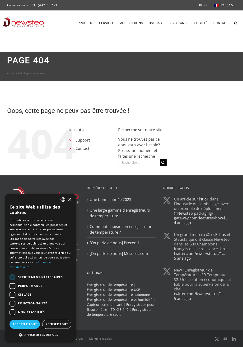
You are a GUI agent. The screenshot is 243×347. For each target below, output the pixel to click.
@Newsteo (183, 213)
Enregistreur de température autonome (118, 294)
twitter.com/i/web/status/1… (199, 253)
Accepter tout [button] (25, 324)
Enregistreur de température (110, 284)
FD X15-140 (119, 309)
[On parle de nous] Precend (114, 242)
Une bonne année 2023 (110, 199)
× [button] (69, 199)
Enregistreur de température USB (113, 289)
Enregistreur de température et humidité (119, 299)
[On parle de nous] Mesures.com (119, 253)
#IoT (205, 199)
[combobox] (63, 199)
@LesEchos (216, 234)
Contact (82, 148)
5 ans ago (182, 258)
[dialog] (40, 268)
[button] (235, 22)
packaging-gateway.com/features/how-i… (201, 216)
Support (82, 140)
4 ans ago (182, 222)
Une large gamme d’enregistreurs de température (120, 213)
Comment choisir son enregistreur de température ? (121, 229)
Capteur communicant (104, 304)
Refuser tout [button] (57, 324)
